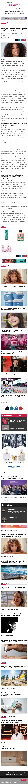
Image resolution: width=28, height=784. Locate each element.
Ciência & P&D (5, 583)
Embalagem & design (8, 635)
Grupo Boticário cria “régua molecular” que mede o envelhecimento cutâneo (13, 588)
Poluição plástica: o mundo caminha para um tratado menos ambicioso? (13, 667)
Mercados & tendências (7, 22)
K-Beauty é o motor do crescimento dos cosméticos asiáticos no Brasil (11, 330)
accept (23, 779)
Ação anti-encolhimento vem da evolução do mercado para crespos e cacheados (13, 287)
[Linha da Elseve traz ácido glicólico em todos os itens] (7, 248)
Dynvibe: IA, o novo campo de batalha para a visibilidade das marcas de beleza (13, 374)
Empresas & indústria (8, 716)
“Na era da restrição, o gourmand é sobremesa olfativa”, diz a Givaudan (13, 352)
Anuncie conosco (19, 772)
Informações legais (18, 774)
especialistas (7, 505)
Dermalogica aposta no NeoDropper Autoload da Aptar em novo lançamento (14, 640)
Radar (3, 742)
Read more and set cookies (11, 782)
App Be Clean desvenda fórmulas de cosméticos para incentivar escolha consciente (11, 694)
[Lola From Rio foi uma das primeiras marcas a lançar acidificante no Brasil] (21, 235)
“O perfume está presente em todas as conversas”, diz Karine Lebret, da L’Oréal (12, 721)
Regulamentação (7, 556)
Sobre (4, 772)
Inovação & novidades (8, 688)
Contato (10, 772)
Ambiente (4, 662)
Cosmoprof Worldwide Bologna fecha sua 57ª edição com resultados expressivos (13, 477)
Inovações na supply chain (12, 416)
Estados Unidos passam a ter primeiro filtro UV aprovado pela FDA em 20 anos (13, 561)
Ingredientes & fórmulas (9, 609)
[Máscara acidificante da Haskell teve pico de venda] (7, 235)
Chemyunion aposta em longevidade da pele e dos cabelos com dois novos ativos (14, 614)
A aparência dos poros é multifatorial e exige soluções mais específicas (13, 309)
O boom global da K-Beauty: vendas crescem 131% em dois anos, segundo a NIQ (13, 396)
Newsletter (8, 774)
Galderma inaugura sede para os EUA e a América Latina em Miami (12, 747)
